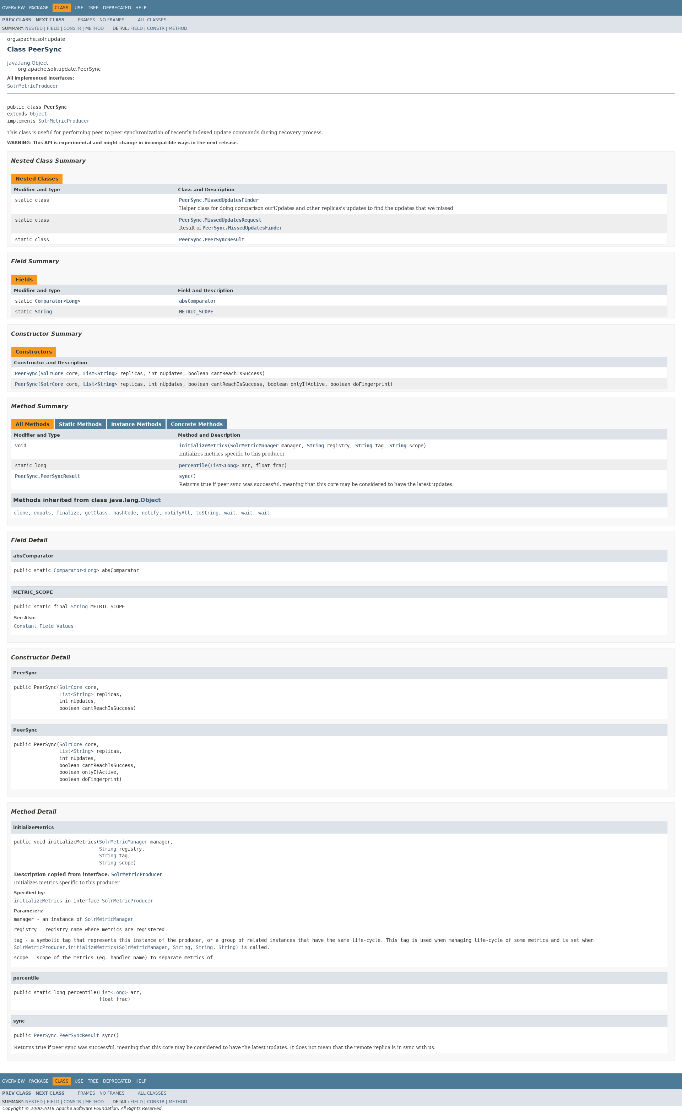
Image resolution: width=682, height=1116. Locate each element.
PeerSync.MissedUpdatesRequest (220, 220)
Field (53, 28)
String (43, 311)
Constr (72, 28)
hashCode (124, 513)
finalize (67, 513)
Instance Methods (136, 424)
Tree (93, 7)
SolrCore (51, 373)
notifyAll (177, 513)
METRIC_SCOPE (196, 311)
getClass (96, 513)
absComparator (197, 301)
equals (42, 513)
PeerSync (26, 373)
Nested (34, 28)
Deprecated (117, 7)
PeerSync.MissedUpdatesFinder (219, 200)
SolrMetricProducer (32, 86)
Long (71, 301)
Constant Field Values (44, 626)
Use (79, 7)
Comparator (49, 301)
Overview (13, 7)
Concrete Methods (197, 424)
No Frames (112, 19)
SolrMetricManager (254, 445)
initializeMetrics (203, 445)
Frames (86, 19)
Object (38, 114)
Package (39, 7)
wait (230, 513)
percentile (193, 465)
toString (207, 513)
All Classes (152, 19)
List (88, 373)
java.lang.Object (27, 63)
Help (140, 7)
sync (184, 476)
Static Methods (80, 424)
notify (150, 513)
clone (21, 513)
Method (94, 28)
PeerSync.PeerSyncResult (211, 239)
